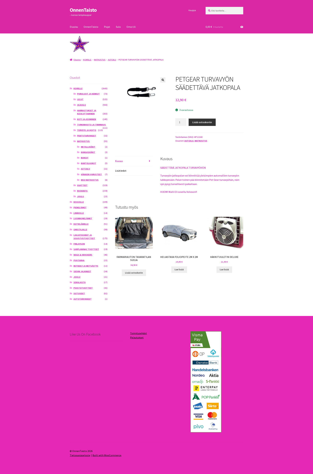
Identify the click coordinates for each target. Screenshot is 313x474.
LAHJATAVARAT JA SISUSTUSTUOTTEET (84, 237)
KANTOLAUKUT (88, 163)
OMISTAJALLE (80, 229)
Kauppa (192, 10)
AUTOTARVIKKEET (83, 299)
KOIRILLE (87, 59)
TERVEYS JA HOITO (86, 130)
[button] (162, 80)
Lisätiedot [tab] (121, 170)
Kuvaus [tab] (119, 161)
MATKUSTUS (99, 59)
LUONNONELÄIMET (83, 218)
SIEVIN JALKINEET (82, 271)
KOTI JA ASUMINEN (86, 119)
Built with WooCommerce (106, 455)
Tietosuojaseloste (80, 455)
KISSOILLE (79, 201)
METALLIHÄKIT (88, 146)
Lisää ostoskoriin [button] (134, 272)
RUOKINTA (82, 190)
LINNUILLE (79, 213)
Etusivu (74, 26)
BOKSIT (85, 157)
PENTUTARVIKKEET (86, 135)
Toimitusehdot (138, 333)
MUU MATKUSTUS (89, 179)
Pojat (107, 26)
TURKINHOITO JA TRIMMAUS (91, 124)
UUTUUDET (79, 293)
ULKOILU (81, 104)
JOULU (80, 196)
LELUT (80, 99)
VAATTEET (82, 185)
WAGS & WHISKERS (83, 254)
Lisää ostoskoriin (202, 122)
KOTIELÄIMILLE (81, 223)
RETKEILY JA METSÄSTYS (86, 265)
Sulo (118, 26)
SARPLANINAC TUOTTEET (86, 249)
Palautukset (137, 337)
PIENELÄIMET (80, 207)
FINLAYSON (79, 243)
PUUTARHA (79, 260)
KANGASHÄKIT (88, 152)
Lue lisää (179, 269)
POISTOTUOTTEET (83, 287)
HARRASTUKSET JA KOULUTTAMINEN (86, 112)
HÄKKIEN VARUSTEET (91, 174)
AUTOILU (112, 59)
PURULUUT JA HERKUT (88, 93)
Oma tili (131, 26)
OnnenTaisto (83, 10)
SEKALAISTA (80, 282)
